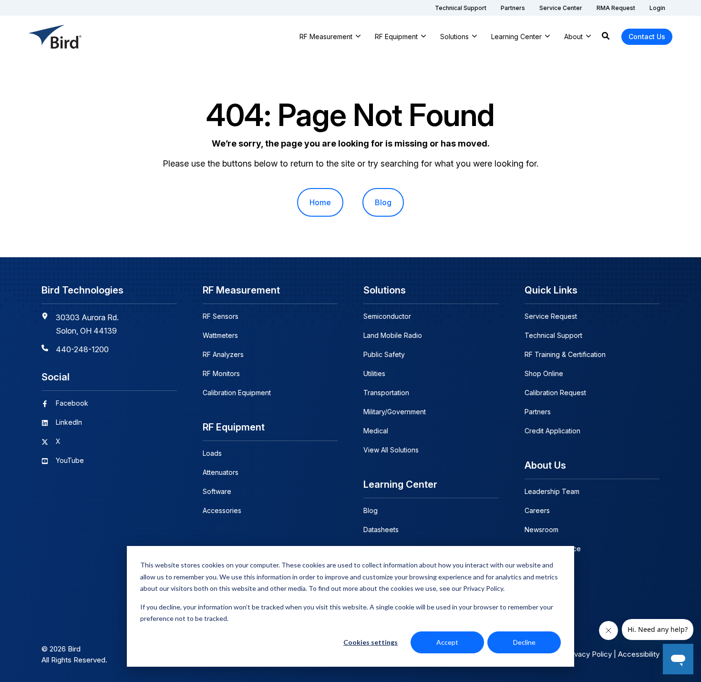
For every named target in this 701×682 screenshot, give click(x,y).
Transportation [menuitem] (386, 392)
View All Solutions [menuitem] (391, 450)
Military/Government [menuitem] (394, 412)
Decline (524, 642)
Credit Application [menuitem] (552, 431)
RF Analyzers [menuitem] (223, 354)
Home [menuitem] (320, 202)
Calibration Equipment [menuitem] (237, 392)
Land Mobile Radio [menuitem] (392, 335)
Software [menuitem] (217, 491)
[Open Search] (605, 37)
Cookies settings (370, 642)
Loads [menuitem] (212, 453)
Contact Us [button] (647, 36)
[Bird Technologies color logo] (55, 36)
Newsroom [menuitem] (541, 529)
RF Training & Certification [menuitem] (565, 354)
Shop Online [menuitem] (544, 373)
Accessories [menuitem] (222, 510)
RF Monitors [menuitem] (221, 373)
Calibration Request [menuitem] (555, 392)
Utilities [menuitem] (374, 373)
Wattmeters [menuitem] (220, 335)
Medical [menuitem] (375, 431)
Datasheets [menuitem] (381, 529)
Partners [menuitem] (538, 412)
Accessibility (639, 654)
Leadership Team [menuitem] (552, 491)
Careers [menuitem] (537, 510)
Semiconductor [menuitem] (387, 316)
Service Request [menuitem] (551, 316)
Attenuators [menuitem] (220, 472)
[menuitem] (461, 8)
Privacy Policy (589, 654)
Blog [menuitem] (383, 202)
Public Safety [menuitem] (384, 354)
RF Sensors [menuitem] (220, 316)
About (573, 36)
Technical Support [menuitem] (553, 335)
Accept (447, 642)
